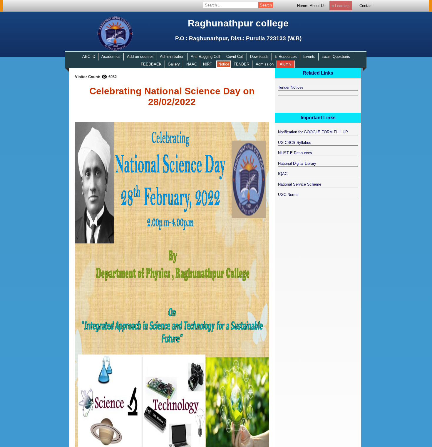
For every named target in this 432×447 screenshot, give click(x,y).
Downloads (259, 56)
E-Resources (286, 56)
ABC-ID (88, 56)
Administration (172, 56)
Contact (366, 6)
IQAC (282, 174)
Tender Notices (291, 87)
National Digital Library (297, 163)
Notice (223, 64)
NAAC (191, 64)
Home (302, 6)
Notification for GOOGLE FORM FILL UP (313, 132)
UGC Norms (288, 194)
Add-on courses (140, 56)
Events (309, 56)
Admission (265, 64)
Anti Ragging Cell (205, 56)
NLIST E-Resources (295, 153)
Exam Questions (336, 56)
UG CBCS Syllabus (294, 142)
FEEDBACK (151, 64)
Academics (110, 56)
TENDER (241, 64)
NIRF (207, 64)
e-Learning (340, 6)
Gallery (174, 64)
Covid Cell (235, 56)
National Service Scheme (299, 184)
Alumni (286, 64)
